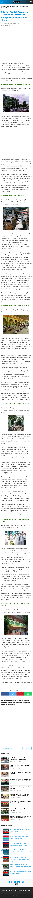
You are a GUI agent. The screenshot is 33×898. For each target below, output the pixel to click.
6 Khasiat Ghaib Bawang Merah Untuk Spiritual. (20, 787)
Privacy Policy (19, 890)
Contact (10, 890)
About (3, 890)
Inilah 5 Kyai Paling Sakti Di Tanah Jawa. (19, 766)
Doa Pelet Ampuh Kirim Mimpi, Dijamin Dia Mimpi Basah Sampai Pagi (20, 852)
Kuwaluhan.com (20, 895)
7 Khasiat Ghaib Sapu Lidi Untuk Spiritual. (19, 809)
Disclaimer (28, 890)
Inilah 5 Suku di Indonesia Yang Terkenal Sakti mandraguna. (18, 758)
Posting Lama (27, 748)
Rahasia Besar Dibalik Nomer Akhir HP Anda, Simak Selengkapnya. (20, 816)
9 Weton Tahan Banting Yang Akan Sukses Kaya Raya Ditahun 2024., (19, 795)
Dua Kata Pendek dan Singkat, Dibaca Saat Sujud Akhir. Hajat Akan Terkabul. (20, 780)
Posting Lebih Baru (7, 748)
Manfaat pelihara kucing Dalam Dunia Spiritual (20, 773)
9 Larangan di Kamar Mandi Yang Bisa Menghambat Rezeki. (20, 802)
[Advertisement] (16, 44)
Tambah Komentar (5, 25)
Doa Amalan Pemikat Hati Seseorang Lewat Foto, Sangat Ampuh (20, 859)
